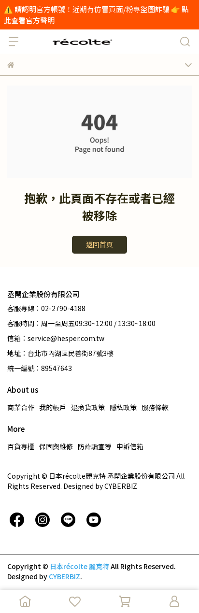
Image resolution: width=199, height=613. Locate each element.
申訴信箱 (129, 446)
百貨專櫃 (20, 446)
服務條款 (155, 407)
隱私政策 (123, 407)
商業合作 (20, 407)
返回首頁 (99, 244)
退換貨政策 (88, 407)
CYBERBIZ (64, 576)
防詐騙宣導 (95, 446)
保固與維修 (56, 446)
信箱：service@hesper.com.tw (55, 338)
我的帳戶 (52, 407)
